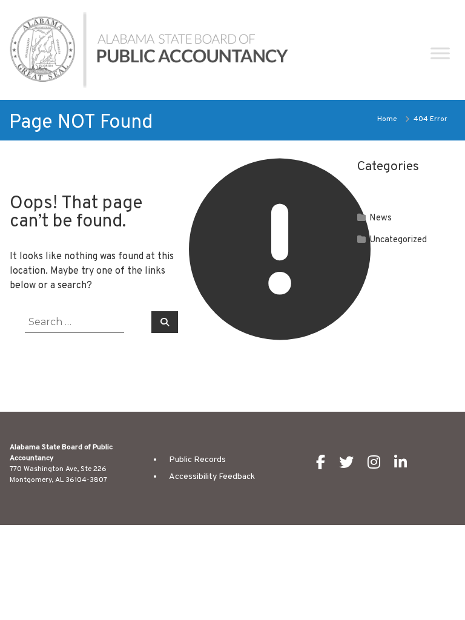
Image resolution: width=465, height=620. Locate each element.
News (380, 218)
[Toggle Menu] (440, 53)
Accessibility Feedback (212, 477)
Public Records (197, 460)
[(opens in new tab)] (326, 465)
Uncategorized (398, 240)
